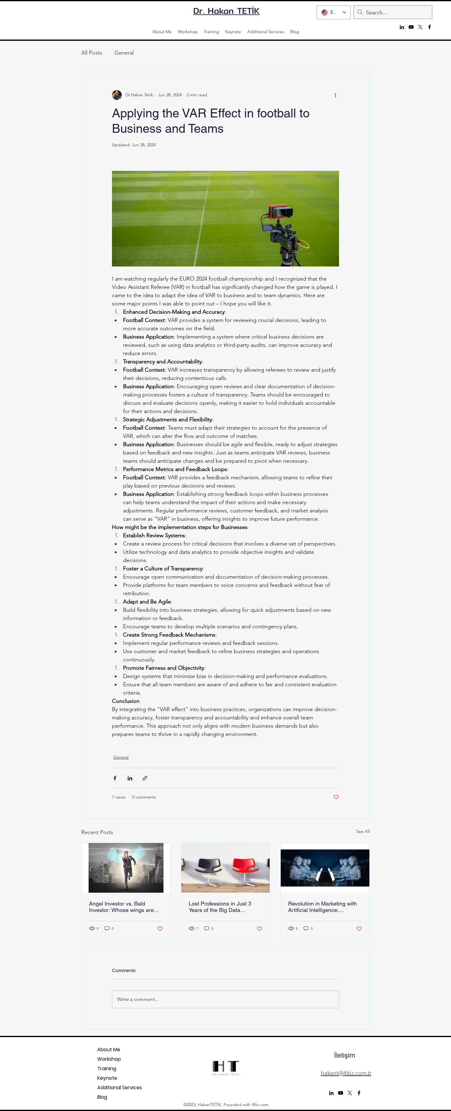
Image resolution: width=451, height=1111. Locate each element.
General (124, 52)
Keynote (107, 1078)
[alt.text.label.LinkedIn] (402, 27)
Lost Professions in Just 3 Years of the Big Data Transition (220, 906)
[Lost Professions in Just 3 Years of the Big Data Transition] (225, 868)
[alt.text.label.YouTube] (411, 27)
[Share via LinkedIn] (130, 778)
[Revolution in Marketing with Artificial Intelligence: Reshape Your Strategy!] (325, 868)
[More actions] (335, 95)
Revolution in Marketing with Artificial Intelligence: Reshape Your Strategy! (322, 906)
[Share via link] (145, 778)
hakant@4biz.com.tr (346, 1073)
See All (363, 831)
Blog (102, 1097)
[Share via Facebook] (115, 778)
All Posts (91, 52)
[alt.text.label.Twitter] (420, 27)
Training (106, 1068)
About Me (108, 1049)
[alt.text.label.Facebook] (429, 27)
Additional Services (109, 1087)
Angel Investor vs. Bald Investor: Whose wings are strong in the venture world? (123, 906)
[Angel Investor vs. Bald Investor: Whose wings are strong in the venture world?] (126, 868)
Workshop (109, 1059)
